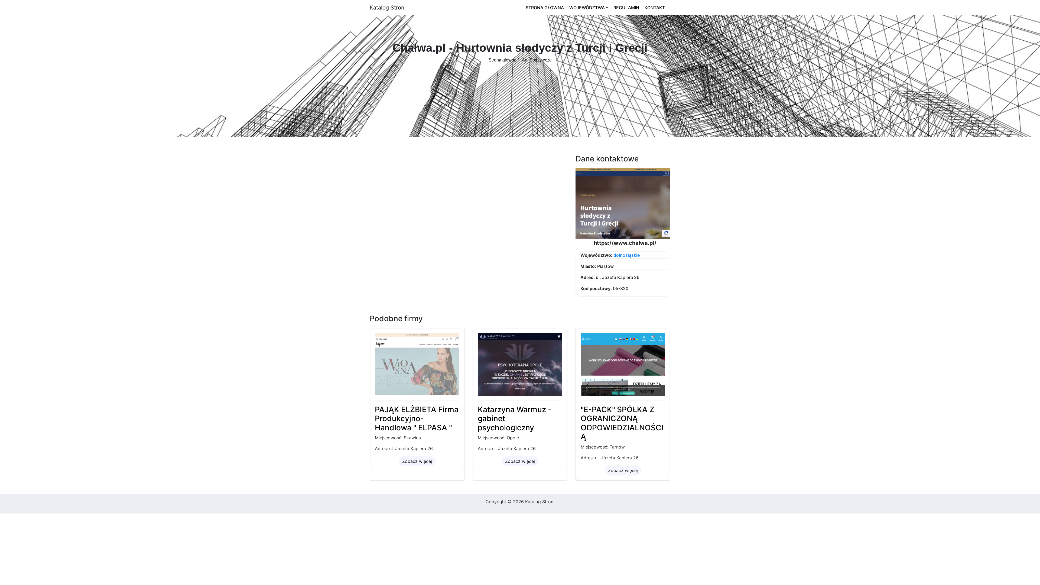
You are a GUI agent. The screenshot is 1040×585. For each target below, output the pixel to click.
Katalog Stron (387, 7)
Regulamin (626, 7)
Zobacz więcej (417, 461)
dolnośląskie (626, 255)
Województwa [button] (587, 7)
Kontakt (655, 7)
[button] (623, 203)
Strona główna (545, 7)
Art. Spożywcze (537, 60)
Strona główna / (504, 60)
